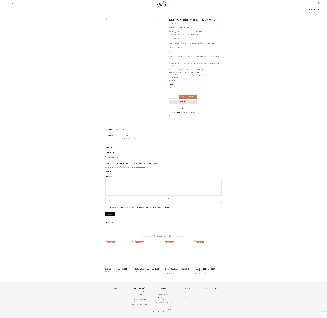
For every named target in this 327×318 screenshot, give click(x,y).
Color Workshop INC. (169, 312)
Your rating (109, 171)
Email (167, 199)
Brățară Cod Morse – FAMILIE (147, 269)
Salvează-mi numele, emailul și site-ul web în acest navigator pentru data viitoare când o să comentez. (139, 208)
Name (107, 199)
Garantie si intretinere (140, 299)
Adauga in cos (188, 96)
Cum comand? (140, 294)
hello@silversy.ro (165, 300)
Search (107, 4)
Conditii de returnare (140, 302)
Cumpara (183, 102)
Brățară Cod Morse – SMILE (116, 269)
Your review (109, 177)
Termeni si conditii (140, 292)
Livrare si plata (140, 297)
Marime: (171, 85)
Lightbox (159, 21)
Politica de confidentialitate (139, 304)
